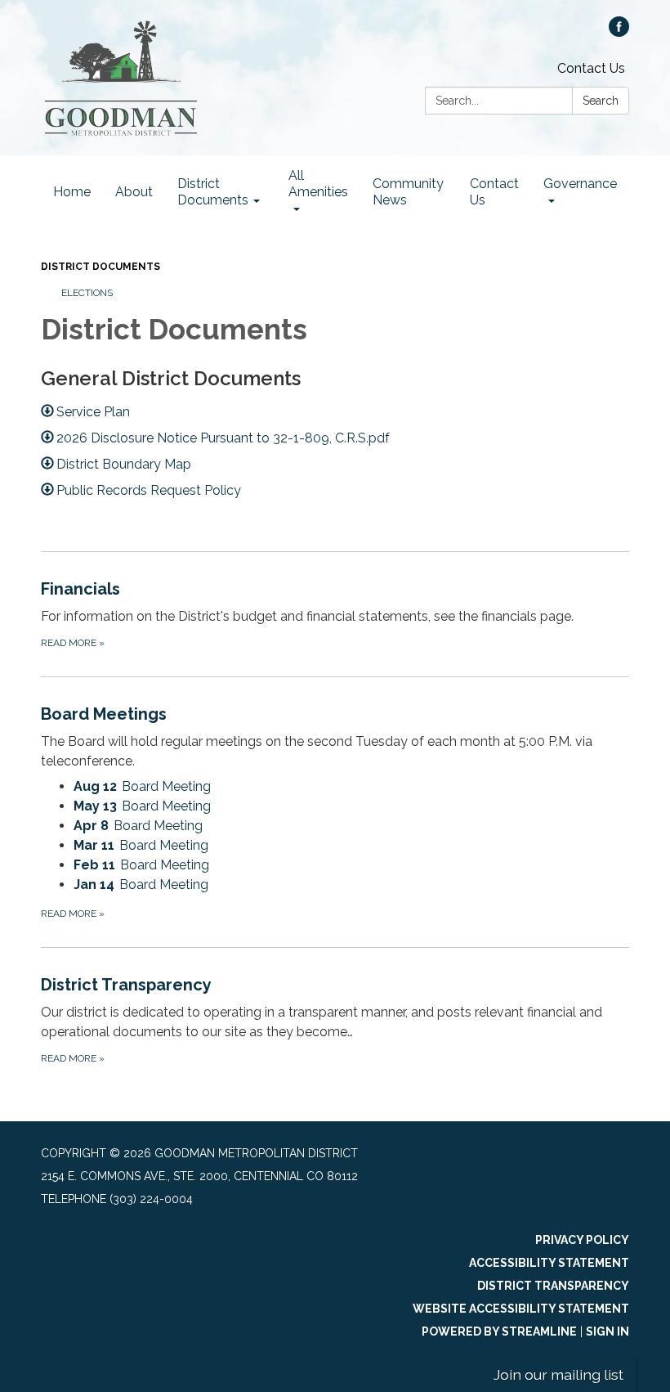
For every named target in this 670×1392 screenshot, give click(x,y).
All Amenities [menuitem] (318, 184)
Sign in (607, 1331)
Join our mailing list (558, 1374)
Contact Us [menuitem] (494, 192)
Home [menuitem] (72, 192)
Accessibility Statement (549, 1262)
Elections (87, 293)
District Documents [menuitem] (212, 192)
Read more (73, 913)
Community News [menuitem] (408, 192)
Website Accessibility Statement (521, 1308)
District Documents (100, 266)
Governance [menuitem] (580, 183)
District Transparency (553, 1285)
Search (601, 100)
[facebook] (619, 32)
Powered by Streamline (499, 1331)
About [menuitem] (134, 192)
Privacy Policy (582, 1239)
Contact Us (591, 68)
